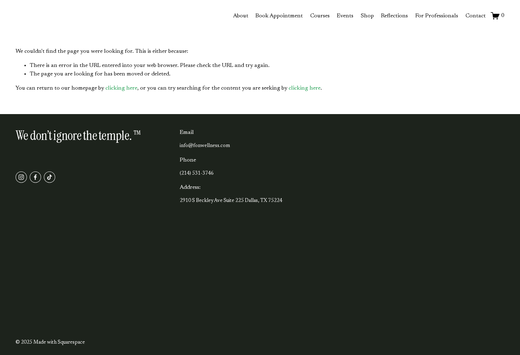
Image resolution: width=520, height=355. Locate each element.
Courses (320, 16)
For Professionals (436, 16)
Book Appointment (279, 16)
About (240, 16)
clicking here (121, 88)
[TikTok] (49, 177)
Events (345, 16)
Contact (476, 16)
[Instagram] (21, 177)
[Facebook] (35, 177)
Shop (367, 16)
